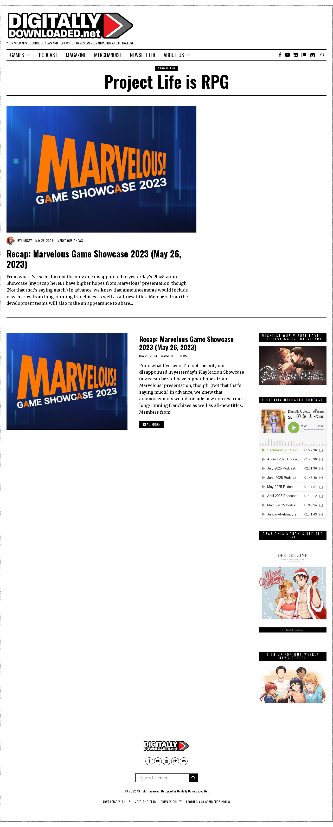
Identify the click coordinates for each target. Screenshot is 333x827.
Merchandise (108, 55)
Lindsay (26, 240)
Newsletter (142, 55)
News (79, 240)
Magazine (76, 55)
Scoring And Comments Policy (208, 802)
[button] (193, 777)
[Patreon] (304, 55)
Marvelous (65, 240)
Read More (151, 424)
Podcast (48, 55)
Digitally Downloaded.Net (192, 791)
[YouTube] (287, 55)
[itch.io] (295, 55)
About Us (174, 55)
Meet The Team (146, 802)
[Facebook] (280, 55)
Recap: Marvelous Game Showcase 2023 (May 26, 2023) (94, 258)
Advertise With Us (116, 802)
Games (17, 55)
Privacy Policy (171, 802)
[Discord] (312, 55)
